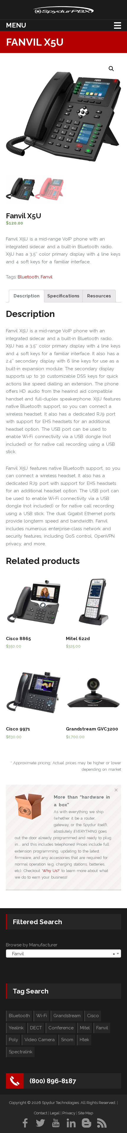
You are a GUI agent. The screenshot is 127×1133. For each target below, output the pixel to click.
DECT (36, 1028)
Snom (67, 1039)
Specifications (63, 296)
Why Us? (51, 870)
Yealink (16, 1028)
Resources (99, 296)
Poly (13, 1039)
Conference (61, 1028)
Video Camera (40, 1039)
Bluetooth (28, 277)
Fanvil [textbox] (62, 953)
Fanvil (47, 277)
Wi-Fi (41, 1015)
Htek (84, 1039)
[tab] (26, 296)
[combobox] (63, 953)
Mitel (85, 1028)
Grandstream (67, 1015)
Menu (16, 25)
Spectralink (20, 1052)
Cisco (93, 1015)
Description (27, 296)
